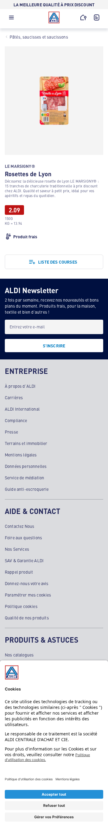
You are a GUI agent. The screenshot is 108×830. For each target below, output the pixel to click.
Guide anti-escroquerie (27, 489)
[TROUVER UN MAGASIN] (83, 17)
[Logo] (54, 17)
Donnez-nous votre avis (27, 583)
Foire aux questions (23, 537)
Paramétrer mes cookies (28, 595)
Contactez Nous (19, 526)
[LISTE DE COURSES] (96, 17)
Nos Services (17, 549)
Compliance (16, 420)
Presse (11, 432)
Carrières (14, 397)
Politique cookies (21, 606)
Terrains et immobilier (26, 443)
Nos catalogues (19, 655)
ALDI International (22, 409)
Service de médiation (24, 478)
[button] (11, 19)
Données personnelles (25, 466)
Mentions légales (21, 455)
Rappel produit (19, 572)
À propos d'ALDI (20, 386)
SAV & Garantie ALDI (24, 560)
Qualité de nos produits (27, 618)
